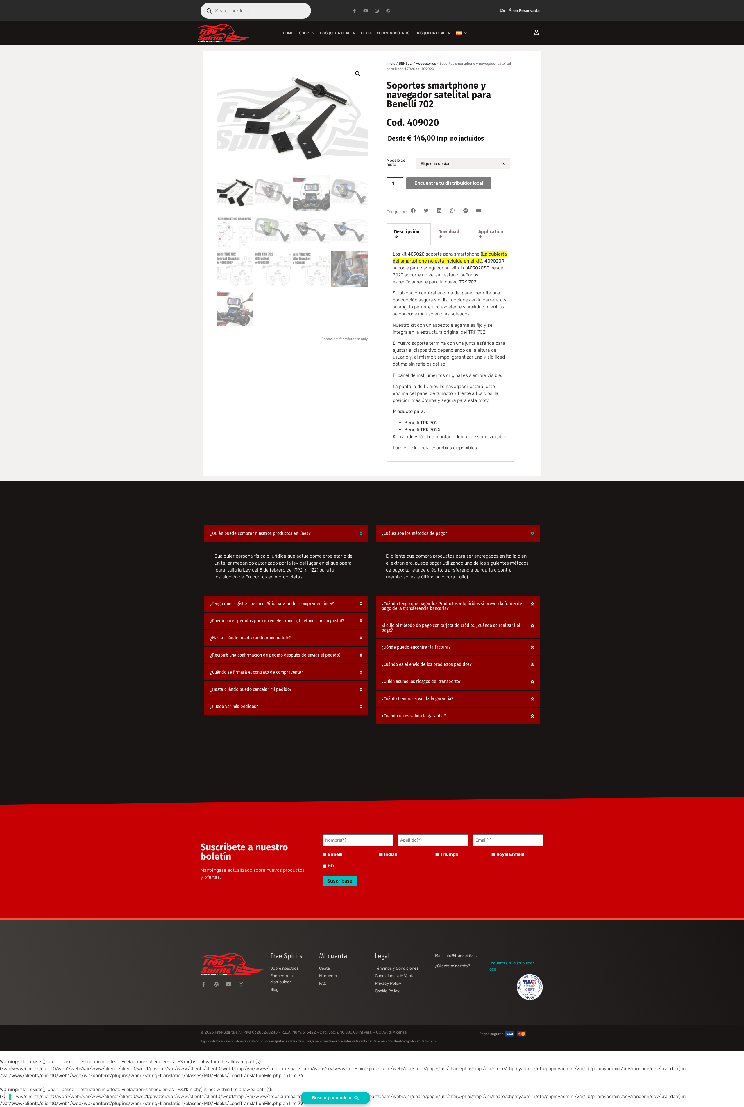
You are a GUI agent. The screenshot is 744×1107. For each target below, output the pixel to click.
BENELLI (405, 64)
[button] (358, 74)
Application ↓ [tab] (490, 234)
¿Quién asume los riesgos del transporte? (421, 681)
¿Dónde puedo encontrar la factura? (416, 647)
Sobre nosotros (393, 33)
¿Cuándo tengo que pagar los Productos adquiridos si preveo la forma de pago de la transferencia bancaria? (452, 606)
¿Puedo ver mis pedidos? (234, 706)
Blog (366, 33)
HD (331, 866)
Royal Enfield (510, 854)
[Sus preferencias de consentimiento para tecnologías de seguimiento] (10, 1096)
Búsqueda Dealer (337, 33)
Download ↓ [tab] (448, 234)
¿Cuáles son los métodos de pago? (414, 533)
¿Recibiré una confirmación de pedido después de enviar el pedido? (275, 655)
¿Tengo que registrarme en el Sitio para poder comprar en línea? (272, 603)
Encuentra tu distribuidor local (448, 183)
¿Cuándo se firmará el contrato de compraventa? (256, 672)
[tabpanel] (450, 353)
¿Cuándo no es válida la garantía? (414, 715)
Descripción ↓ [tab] (406, 234)
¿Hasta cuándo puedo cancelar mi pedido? (250, 689)
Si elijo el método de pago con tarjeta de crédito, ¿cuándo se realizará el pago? (451, 628)
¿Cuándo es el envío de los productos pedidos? (427, 664)
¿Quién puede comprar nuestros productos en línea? (260, 533)
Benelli (335, 854)
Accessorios (426, 64)
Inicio (391, 64)
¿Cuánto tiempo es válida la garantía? (417, 698)
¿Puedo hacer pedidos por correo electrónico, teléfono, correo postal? (277, 620)
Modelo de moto (396, 163)
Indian (391, 854)
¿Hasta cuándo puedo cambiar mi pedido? (250, 638)
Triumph (449, 854)
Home (288, 33)
